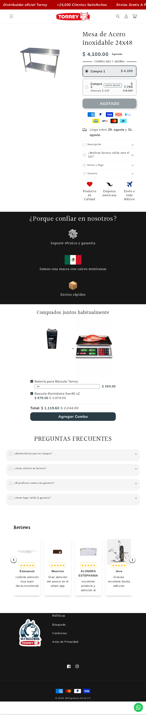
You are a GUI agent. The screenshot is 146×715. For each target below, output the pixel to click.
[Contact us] (138, 707)
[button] (11, 16)
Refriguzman (72, 698)
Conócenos (59, 633)
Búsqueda (59, 624)
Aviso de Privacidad (65, 641)
